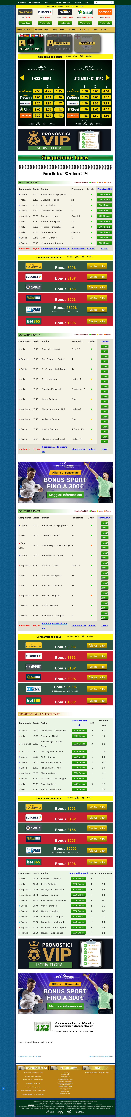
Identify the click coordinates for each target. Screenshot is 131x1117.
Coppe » (95, 29)
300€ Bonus (104, 194)
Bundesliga (84, 29)
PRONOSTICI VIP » (35, 2)
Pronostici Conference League (65, 1083)
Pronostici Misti (42, 29)
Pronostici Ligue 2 (65, 1091)
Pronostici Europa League (65, 1081)
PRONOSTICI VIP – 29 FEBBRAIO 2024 (30, 1056)
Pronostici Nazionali (65, 1093)
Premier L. (73, 29)
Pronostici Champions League (65, 1079)
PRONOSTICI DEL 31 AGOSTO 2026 (33, 1072)
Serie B (63, 29)
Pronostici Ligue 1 (65, 1090)
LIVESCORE (77, 2)
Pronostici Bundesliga (65, 1084)
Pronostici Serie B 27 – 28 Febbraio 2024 (100, 1056)
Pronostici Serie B (65, 1078)
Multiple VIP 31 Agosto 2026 (33, 1083)
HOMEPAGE (22, 2)
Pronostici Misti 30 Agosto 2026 (33, 1087)
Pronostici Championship (65, 1088)
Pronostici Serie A (65, 1076)
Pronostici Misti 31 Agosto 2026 (33, 1076)
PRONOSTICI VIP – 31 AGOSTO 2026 (33, 1080)
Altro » (87, 2)
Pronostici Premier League (65, 1086)
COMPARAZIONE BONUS (62, 2)
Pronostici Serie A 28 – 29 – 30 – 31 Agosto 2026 (33, 1090)
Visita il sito (25, 23)
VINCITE (47, 2)
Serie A (54, 29)
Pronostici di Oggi (65, 1073)
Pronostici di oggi (24, 29)
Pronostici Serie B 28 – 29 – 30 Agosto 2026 (33, 1094)
